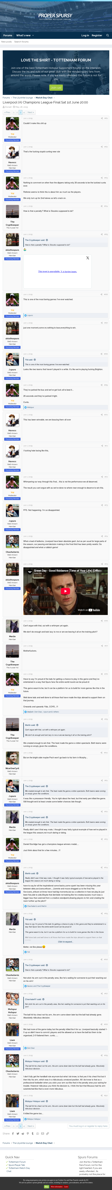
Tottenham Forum (17, 1162)
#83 (106, 839)
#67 (106, 323)
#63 (106, 178)
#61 (106, 118)
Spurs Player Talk (17, 1165)
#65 (106, 234)
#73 (106, 505)
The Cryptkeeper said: (35, 240)
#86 (106, 959)
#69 (106, 385)
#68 (106, 354)
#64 (106, 206)
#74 (106, 536)
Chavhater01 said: (33, 999)
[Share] (102, 118)
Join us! (56, 87)
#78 (106, 674)
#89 (106, 1055)
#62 (106, 147)
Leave (66, 1187)
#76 (106, 621)
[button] (33, 35)
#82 (106, 812)
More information (56, 1187)
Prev (8, 112)
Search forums (21, 42)
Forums (7, 35)
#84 (106, 867)
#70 (106, 415)
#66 (106, 294)
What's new (23, 35)
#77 (106, 646)
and (37, 906)
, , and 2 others (43, 712)
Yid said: (29, 359)
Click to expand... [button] (65, 941)
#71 (106, 446)
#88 (106, 1024)
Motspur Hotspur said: (35, 1061)
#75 (106, 564)
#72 (106, 477)
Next (30, 112)
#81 (106, 780)
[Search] (108, 35)
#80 (106, 753)
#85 (106, 913)
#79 (106, 719)
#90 (106, 1095)
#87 (106, 994)
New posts (6, 42)
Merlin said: (30, 724)
